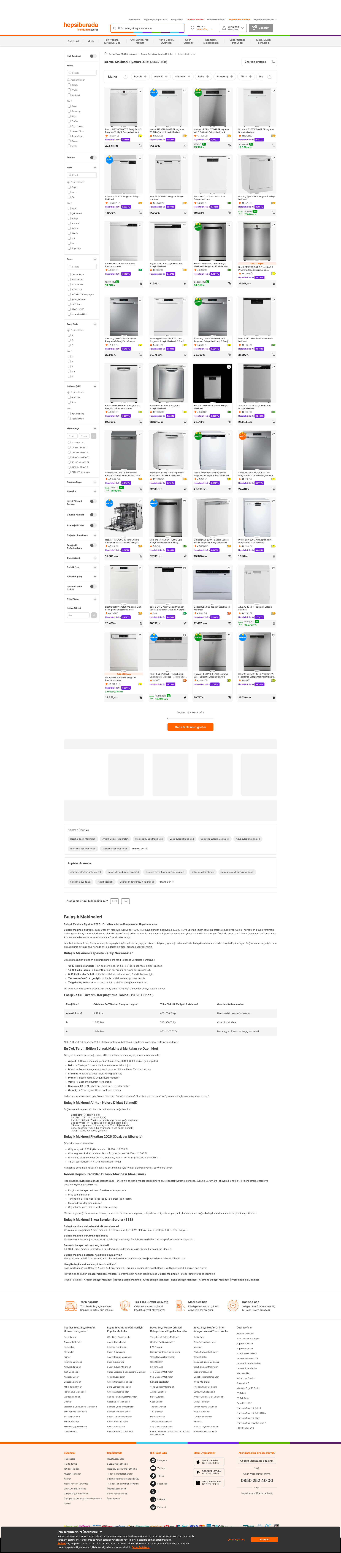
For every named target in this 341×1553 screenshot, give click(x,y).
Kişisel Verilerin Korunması (76, 1483)
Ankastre (76, 397)
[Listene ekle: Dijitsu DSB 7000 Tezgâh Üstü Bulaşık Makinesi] (229, 568)
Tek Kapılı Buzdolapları (161, 1421)
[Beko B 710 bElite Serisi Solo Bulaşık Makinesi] (257, 316)
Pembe (75, 228)
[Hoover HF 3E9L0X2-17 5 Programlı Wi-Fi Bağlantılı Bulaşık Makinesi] (212, 107)
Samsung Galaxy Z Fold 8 (249, 1408)
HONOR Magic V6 (245, 1428)
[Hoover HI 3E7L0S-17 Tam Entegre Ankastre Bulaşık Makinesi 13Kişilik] (123, 518)
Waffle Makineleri (72, 1396)
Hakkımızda (69, 1459)
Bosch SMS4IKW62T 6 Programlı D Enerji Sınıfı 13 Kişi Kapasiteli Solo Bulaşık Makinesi (167, 474)
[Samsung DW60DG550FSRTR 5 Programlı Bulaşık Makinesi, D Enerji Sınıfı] (212, 316)
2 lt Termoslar (156, 1367)
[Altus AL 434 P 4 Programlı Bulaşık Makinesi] (257, 585)
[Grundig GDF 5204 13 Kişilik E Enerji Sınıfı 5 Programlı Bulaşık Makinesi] (212, 518)
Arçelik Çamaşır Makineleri (119, 1381)
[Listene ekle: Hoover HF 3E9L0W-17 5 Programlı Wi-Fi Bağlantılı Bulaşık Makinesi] (184, 91)
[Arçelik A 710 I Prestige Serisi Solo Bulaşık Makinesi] (257, 383)
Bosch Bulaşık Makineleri (119, 1367)
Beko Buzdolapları (115, 1362)
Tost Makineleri (71, 1372)
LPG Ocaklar (156, 1347)
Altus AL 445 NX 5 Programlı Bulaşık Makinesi (122, 198)
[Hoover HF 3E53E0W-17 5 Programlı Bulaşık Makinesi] (257, 107)
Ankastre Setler (71, 1376)
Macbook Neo (243, 1373)
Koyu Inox (76, 248)
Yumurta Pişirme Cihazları (206, 1426)
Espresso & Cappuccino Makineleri (80, 1406)
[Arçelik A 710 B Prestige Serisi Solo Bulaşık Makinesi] (168, 241)
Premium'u (83, 29)
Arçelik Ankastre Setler (118, 1391)
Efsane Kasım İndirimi (247, 1353)
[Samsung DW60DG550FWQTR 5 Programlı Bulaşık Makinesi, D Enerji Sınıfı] (168, 316)
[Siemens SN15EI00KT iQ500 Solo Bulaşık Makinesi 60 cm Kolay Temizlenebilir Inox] (168, 518)
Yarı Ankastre (78, 413)
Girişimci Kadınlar (195, 19)
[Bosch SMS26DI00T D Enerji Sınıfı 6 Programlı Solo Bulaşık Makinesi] (257, 241)
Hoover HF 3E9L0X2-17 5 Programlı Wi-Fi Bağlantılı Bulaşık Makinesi (211, 130)
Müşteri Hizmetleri (216, 19)
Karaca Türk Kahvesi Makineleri (122, 1396)
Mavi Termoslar (157, 1416)
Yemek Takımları (72, 1421)
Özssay (75, 141)
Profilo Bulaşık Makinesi (245, 1279)
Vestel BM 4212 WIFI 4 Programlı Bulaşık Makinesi (120, 679)
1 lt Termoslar (156, 1411)
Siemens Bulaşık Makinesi (214, 1279)
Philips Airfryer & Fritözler (205, 1386)
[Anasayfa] (105, 54)
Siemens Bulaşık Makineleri (207, 1362)
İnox (73, 243)
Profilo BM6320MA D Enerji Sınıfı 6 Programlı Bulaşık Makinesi (255, 541)
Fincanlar (198, 1421)
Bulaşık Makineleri (72, 1381)
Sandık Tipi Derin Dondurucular (165, 1352)
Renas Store (77, 136)
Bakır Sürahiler (157, 1396)
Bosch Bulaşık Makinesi (128, 1279)
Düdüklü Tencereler (203, 1416)
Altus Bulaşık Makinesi (156, 1279)
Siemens (76, 94)
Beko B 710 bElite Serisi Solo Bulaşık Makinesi (255, 340)
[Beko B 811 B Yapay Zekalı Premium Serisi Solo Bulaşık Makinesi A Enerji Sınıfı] (168, 585)
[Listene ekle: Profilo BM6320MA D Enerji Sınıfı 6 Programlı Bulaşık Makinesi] (273, 501)
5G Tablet (241, 1393)
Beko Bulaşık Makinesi (184, 1279)
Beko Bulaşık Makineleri (205, 1342)
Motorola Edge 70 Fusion (248, 1388)
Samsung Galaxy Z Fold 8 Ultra (251, 1413)
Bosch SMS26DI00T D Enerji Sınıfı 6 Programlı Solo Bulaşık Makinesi (255, 268)
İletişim (67, 1503)
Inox (73, 192)
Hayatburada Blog (115, 1459)
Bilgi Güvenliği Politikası (75, 1488)
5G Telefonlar (243, 1398)
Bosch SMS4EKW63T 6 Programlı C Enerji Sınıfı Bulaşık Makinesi (122, 407)
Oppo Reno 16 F (244, 1403)
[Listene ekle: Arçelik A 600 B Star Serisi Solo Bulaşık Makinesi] (140, 225)
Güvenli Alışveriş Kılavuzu (76, 1493)
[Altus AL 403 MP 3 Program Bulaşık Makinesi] (168, 174)
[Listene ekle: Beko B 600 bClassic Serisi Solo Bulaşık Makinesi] (229, 158)
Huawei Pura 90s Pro (247, 1368)
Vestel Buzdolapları (116, 1376)
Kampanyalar (177, 19)
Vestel (74, 145)
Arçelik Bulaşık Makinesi (98, 1279)
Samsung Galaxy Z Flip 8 (248, 1418)
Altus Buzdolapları (202, 1411)
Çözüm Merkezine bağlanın (257, 1460)
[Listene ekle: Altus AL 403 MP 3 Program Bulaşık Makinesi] (184, 158)
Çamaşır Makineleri (73, 1342)
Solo (74, 402)
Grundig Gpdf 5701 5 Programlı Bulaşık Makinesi (257, 198)
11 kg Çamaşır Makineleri (162, 1386)
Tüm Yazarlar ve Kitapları (248, 1338)
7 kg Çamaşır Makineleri (161, 1372)
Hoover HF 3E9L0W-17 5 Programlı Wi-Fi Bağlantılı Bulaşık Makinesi (167, 130)
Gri (73, 197)
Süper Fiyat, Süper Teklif (155, 19)
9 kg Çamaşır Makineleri (161, 1376)
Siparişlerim (134, 19)
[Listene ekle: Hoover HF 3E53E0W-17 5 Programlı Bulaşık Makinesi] (273, 91)
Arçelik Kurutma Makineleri (119, 1431)
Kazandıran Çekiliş (246, 1378)
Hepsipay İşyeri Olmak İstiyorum (122, 1468)
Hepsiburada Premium (239, 19)
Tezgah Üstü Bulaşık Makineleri (165, 1337)
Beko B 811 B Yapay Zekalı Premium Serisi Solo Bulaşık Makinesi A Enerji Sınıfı (167, 608)
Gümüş (75, 233)
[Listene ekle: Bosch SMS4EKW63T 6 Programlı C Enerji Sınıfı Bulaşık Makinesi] (140, 367)
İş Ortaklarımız (70, 1463)
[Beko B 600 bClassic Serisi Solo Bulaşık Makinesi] (212, 174)
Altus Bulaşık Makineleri (118, 1401)
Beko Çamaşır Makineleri (119, 1386)
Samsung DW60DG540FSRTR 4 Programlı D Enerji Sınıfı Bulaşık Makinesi (121, 340)
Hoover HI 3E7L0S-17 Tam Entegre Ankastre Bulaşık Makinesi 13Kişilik (122, 541)
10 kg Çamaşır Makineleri (162, 1357)
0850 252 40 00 (257, 1480)
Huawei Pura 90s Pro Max (249, 1363)
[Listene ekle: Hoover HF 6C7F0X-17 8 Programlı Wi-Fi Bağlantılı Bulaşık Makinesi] (229, 635)
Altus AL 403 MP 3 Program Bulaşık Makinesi (167, 198)
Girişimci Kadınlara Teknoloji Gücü (123, 1478)
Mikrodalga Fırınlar (72, 1386)
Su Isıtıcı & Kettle (72, 1416)
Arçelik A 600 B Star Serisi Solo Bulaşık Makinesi (120, 265)
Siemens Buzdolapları (117, 1347)
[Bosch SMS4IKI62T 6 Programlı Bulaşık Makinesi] (168, 383)
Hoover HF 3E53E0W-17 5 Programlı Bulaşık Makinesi (256, 130)
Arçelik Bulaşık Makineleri (119, 1357)
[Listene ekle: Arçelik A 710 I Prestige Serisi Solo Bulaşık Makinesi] (273, 367)
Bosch (74, 84)
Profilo (75, 121)
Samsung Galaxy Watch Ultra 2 (251, 1423)
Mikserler (198, 1347)
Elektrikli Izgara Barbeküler (206, 1376)
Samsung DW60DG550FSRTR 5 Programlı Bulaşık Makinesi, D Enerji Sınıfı (211, 340)
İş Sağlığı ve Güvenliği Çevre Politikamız (83, 1498)
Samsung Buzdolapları (204, 1391)
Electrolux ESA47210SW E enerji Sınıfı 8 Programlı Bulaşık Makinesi (123, 608)
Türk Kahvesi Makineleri (75, 1411)
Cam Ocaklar (156, 1362)
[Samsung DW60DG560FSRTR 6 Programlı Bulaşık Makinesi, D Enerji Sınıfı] (257, 451)
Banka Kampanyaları (117, 1493)
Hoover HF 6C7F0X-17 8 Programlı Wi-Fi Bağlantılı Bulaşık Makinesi (211, 675)
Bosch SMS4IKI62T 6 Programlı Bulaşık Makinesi (165, 407)
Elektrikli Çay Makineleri (75, 1426)
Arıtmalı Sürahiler (158, 1391)
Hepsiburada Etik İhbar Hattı (256, 1493)
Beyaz (75, 187)
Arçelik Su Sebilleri (116, 1426)
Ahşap (74, 218)
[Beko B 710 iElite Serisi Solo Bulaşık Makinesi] (212, 383)
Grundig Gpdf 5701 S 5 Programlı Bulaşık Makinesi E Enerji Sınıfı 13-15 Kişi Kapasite (122, 474)
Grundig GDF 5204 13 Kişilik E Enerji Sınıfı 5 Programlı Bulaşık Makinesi (211, 541)
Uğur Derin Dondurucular (119, 1337)
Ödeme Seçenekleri (116, 1488)
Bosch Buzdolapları (116, 1352)
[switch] (93, 56)
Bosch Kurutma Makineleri (119, 1416)
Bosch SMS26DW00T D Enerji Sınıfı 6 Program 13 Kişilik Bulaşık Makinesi (123, 130)
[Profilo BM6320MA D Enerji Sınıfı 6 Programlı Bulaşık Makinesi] (257, 518)
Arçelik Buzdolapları (116, 1342)
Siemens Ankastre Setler (118, 1411)
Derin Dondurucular (203, 1372)
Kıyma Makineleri (202, 1381)
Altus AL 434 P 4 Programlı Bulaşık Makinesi (255, 608)
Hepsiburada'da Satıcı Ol (265, 19)
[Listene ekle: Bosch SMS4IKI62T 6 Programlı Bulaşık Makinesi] (184, 367)
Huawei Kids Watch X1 (247, 1358)
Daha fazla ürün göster (190, 727)
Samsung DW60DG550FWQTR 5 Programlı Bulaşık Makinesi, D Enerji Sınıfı (167, 340)
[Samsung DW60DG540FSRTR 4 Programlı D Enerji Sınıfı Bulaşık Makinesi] (123, 316)
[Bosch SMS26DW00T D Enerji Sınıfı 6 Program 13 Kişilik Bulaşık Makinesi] (123, 107)
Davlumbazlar (70, 1431)
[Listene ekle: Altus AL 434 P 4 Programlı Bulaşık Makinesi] (273, 568)
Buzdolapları (70, 1337)
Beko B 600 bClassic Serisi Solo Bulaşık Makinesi (209, 198)
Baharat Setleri (201, 1357)
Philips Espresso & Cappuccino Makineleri (127, 1372)
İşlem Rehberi (113, 1498)
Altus (74, 116)
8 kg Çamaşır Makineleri (161, 1426)
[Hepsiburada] (81, 25)
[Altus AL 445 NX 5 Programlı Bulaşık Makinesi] (123, 174)
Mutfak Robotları (201, 1401)
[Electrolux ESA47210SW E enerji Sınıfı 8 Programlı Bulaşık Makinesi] (123, 585)
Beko (74, 106)
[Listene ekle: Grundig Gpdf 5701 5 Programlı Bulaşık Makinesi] (273, 158)
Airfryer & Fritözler (72, 1367)
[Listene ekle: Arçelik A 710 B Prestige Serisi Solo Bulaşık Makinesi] (184, 225)
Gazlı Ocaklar (156, 1401)
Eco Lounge (77, 126)
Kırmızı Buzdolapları (159, 1381)
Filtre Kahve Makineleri (75, 1391)
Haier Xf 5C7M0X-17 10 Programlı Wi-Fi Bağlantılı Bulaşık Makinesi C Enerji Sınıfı (256, 675)
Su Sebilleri (69, 1347)
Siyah (74, 208)
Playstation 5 (243, 1383)
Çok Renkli (77, 213)
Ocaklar (67, 1401)
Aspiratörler (199, 1337)
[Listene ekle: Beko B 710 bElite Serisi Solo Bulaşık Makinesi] (273, 300)
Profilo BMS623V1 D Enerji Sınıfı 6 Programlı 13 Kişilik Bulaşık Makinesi (211, 474)
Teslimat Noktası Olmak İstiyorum (122, 1483)
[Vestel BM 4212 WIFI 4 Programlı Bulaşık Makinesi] (123, 652)
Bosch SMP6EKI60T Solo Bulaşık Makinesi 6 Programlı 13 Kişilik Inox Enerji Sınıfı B (211, 265)
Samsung (76, 111)
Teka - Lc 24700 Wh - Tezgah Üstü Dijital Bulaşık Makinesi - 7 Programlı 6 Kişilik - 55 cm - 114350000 (168, 675)
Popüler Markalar (245, 1348)
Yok (73, 238)
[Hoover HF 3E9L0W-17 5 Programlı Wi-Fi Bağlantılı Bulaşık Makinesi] (168, 107)
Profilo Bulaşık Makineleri (205, 1431)
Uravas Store (78, 131)
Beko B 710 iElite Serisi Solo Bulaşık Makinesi (211, 407)
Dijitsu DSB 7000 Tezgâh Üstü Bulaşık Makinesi (212, 608)
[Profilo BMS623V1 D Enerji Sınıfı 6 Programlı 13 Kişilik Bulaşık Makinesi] (212, 451)
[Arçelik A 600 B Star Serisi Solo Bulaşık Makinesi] (123, 241)
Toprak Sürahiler (158, 1406)
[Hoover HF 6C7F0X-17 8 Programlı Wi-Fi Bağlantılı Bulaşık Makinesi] (212, 652)
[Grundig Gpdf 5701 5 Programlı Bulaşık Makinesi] (257, 174)
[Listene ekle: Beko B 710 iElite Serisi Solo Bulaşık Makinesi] (229, 367)
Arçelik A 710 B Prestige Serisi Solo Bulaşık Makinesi (166, 265)
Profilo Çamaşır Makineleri (206, 1352)
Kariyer (67, 1478)
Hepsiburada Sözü (245, 1333)
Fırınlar (67, 1357)
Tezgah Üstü (77, 418)
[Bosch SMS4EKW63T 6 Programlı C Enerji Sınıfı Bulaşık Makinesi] (123, 383)
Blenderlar (69, 1352)
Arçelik (75, 89)
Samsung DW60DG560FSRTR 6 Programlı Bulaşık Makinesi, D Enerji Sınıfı (255, 474)
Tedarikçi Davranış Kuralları (120, 1473)
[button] (93, 436)
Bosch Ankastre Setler (117, 1421)
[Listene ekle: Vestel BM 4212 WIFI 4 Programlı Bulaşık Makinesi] (140, 635)
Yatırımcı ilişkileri (71, 1468)
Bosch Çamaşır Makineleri (206, 1367)
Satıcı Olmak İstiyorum (117, 1463)
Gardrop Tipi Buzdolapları (162, 1342)
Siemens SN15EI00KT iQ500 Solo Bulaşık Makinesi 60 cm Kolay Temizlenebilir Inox (166, 541)
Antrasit (75, 223)
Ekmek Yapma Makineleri (205, 1406)
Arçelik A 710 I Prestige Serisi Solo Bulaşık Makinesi (254, 407)
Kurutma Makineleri (73, 1362)
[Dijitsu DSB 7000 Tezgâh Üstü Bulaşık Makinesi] (212, 585)
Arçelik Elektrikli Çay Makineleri (208, 1396)
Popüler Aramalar (245, 1343)
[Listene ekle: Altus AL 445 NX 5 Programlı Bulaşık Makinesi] (140, 158)
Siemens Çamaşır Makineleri (120, 1406)
